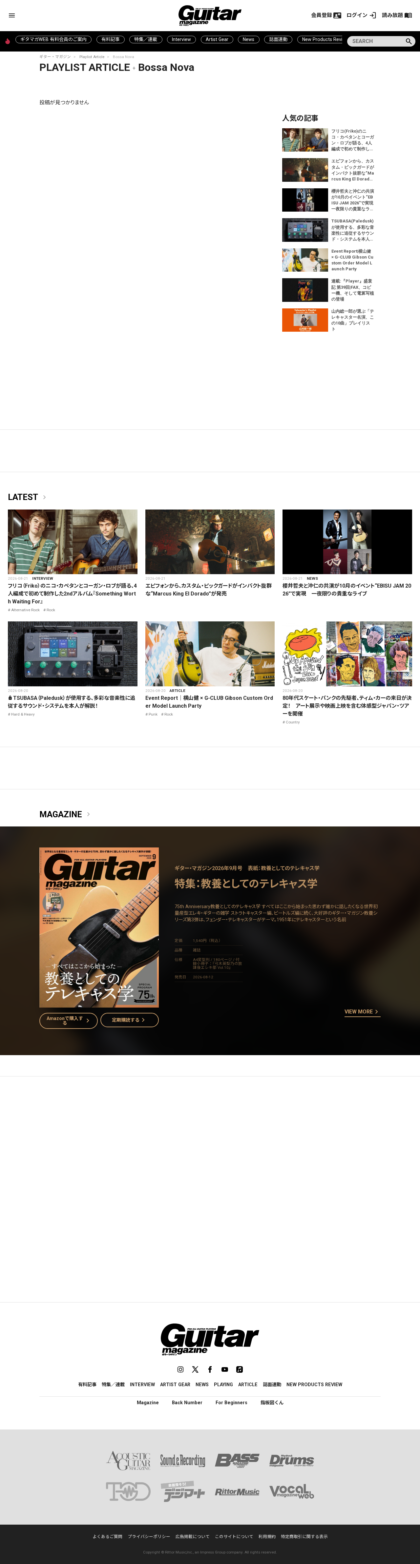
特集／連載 (145, 39)
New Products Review (325, 39)
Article (177, 690)
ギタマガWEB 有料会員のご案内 (53, 39)
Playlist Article (91, 56)
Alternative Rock (25, 610)
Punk (153, 714)
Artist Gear (217, 39)
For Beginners (231, 1402)
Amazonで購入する (69, 1021)
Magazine (66, 814)
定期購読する (129, 1020)
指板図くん (272, 1402)
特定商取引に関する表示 (304, 1536)
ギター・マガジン (55, 56)
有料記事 (110, 39)
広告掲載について (193, 1536)
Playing (223, 1384)
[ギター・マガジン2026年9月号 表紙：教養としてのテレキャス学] (99, 1003)
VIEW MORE (363, 1012)
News (248, 39)
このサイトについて (234, 1536)
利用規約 (267, 1536)
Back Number (187, 1402)
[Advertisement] (210, 1143)
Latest (28, 497)
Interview (181, 39)
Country (293, 722)
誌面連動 (278, 39)
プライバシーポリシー (149, 1536)
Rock (51, 610)
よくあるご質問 (107, 1536)
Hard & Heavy (23, 714)
